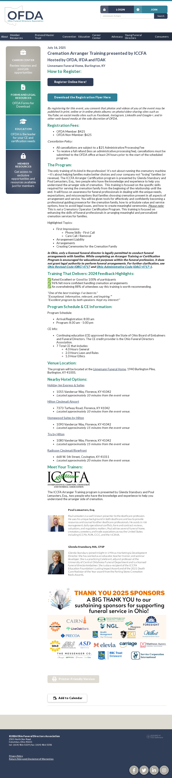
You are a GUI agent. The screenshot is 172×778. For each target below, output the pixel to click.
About (4, 36)
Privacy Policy (16, 756)
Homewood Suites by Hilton (65, 418)
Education (84, 36)
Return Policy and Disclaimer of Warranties (31, 758)
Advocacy (117, 36)
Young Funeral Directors (133, 36)
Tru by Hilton (55, 434)
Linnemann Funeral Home (109, 369)
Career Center (96, 36)
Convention (69, 36)
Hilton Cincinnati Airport (63, 401)
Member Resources (16, 36)
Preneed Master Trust (44, 36)
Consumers (162, 36)
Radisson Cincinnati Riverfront (67, 450)
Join (154, 9)
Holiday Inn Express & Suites (65, 385)
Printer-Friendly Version (77, 679)
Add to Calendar (70, 698)
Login (120, 9)
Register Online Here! (70, 82)
